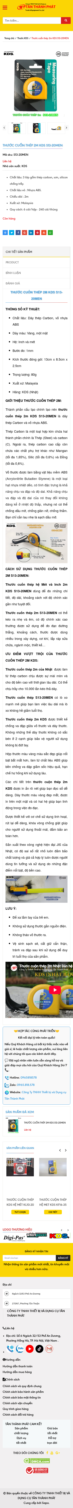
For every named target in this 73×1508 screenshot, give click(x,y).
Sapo (45, 1503)
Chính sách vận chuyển (17, 1403)
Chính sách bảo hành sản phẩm (23, 1392)
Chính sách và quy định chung (22, 1386)
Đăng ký (63, 1258)
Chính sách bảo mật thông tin (22, 1397)
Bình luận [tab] (13, 273)
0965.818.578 (26, 1085)
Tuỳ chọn (20, 1212)
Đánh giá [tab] (13, 283)
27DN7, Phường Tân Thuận (25, 1303)
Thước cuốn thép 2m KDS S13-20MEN (45, 1122)
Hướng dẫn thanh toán (17, 1366)
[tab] (36, 252)
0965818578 (29, 1077)
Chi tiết (53, 1212)
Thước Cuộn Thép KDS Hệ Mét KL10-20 (20, 1202)
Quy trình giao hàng (16, 1409)
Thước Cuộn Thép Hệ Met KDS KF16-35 (53, 1202)
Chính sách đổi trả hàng (18, 1414)
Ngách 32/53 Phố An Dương (26, 1294)
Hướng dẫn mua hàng (17, 1372)
